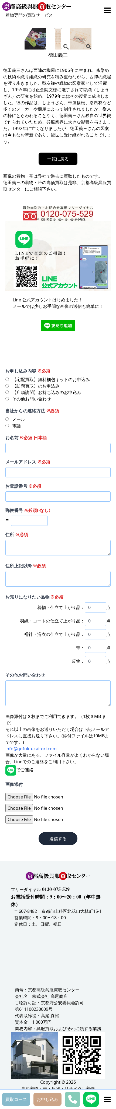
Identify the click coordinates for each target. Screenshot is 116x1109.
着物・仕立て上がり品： (61, 607)
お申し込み (47, 1099)
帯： (80, 648)
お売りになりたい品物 (34, 597)
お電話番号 (23, 486)
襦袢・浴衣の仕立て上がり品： (54, 634)
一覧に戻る (58, 159)
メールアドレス (27, 462)
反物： (78, 661)
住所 (16, 534)
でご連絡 (24, 770)
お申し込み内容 (27, 371)
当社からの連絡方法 (32, 411)
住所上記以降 (25, 566)
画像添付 (14, 784)
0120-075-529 (56, 889)
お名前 (26, 438)
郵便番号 (27, 510)
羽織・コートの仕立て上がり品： (52, 621)
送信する (58, 839)
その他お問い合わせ (25, 675)
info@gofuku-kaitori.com (31, 749)
